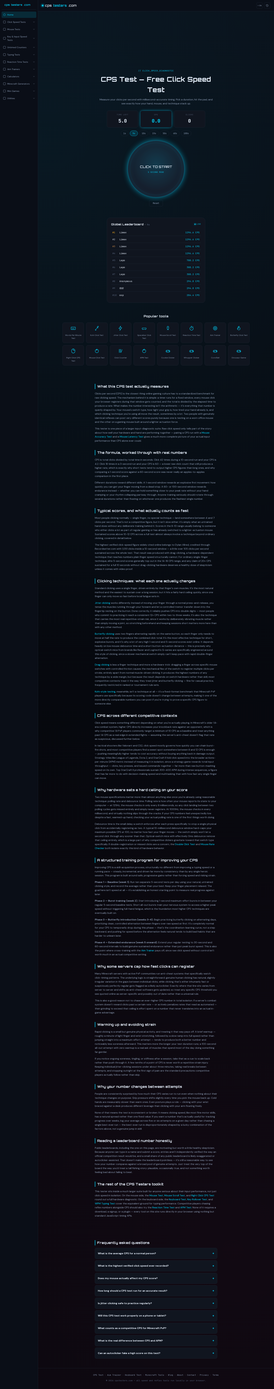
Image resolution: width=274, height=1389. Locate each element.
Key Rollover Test (197, 1199)
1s (124, 133)
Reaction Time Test (163, 1207)
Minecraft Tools (154, 1375)
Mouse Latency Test (132, 436)
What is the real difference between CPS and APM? (130, 1340)
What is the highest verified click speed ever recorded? (133, 1265)
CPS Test (98, 1375)
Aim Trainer (147, 950)
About (180, 1375)
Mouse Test (156, 1195)
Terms (215, 1375)
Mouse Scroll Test (174, 1195)
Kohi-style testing (105, 691)
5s (134, 133)
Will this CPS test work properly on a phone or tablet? (132, 1315)
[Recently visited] (267, 6)
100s (186, 133)
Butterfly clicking (104, 633)
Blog (170, 1375)
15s (154, 133)
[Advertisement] (19, 129)
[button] (19, 22)
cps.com (17, 4)
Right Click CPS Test (202, 1195)
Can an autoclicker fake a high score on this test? (129, 1353)
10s (144, 133)
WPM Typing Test (105, 1203)
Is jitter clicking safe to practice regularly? (125, 1303)
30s (164, 133)
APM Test (185, 1207)
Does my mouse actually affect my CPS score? (128, 1278)
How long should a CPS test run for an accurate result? (132, 1290)
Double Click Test (185, 844)
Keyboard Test (177, 1199)
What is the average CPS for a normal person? (127, 1253)
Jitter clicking (102, 603)
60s (175, 133)
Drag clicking (102, 664)
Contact (191, 1375)
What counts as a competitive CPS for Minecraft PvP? (132, 1328)
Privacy (204, 1375)
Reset (156, 203)
